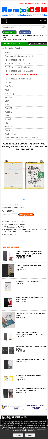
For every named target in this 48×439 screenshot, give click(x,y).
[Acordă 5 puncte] (20, 205)
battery (11, 243)
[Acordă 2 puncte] (13, 205)
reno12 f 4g (12, 240)
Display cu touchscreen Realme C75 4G (30, 360)
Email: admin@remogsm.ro (14, 39)
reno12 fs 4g (33, 240)
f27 (26, 240)
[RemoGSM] (24, 16)
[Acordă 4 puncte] (18, 205)
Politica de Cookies (8, 429)
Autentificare (25, 32)
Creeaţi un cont (9, 32)
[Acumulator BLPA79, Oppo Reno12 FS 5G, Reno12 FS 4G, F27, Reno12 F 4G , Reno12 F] (24, 197)
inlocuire (37, 242)
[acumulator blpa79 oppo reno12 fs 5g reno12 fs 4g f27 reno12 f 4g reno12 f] (24, 200)
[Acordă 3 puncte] (15, 205)
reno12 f (20, 240)
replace (29, 242)
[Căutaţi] (43, 28)
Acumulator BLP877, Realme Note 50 (29, 281)
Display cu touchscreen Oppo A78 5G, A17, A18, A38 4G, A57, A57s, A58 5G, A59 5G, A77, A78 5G (30, 254)
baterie (4, 243)
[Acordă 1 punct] (10, 205)
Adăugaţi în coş (26, 215)
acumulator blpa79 (18, 242)
